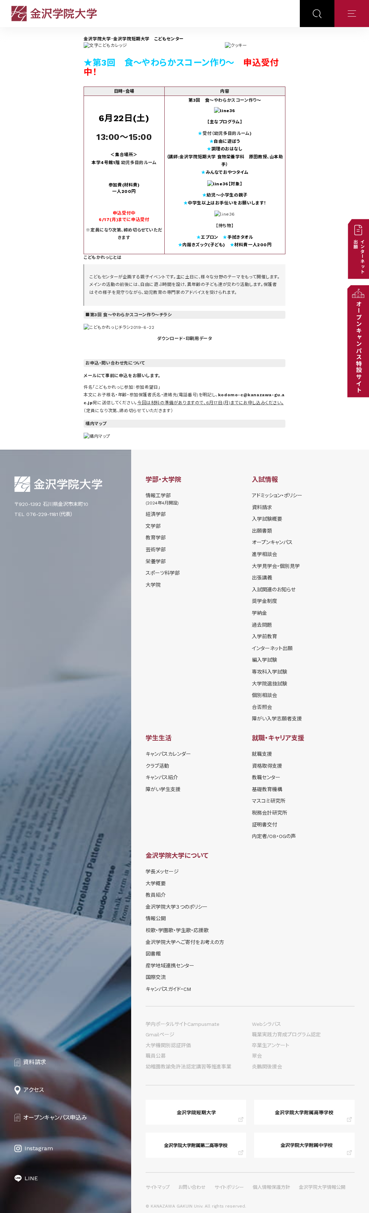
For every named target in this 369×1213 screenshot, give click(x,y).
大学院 (153, 585)
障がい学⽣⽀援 (163, 789)
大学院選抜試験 (269, 684)
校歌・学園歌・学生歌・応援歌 (177, 930)
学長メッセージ (162, 871)
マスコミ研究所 (268, 801)
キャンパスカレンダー (168, 754)
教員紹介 (156, 895)
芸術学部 (156, 549)
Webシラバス (266, 1024)
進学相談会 (264, 554)
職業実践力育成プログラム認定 (286, 1034)
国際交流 (156, 977)
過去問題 (262, 625)
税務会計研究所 (269, 813)
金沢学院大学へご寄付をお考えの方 (185, 942)
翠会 (257, 1056)
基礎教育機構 (267, 789)
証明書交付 (264, 825)
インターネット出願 (272, 648)
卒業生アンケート (270, 1045)
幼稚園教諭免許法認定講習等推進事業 (188, 1066)
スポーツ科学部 (163, 573)
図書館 (153, 954)
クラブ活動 (157, 766)
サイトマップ (158, 1187)
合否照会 (262, 707)
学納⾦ (259, 613)
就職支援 (262, 754)
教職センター (266, 777)
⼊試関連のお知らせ (273, 589)
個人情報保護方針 (271, 1187)
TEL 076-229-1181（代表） (43, 514)
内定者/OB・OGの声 (274, 836)
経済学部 (156, 514)
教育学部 (156, 538)
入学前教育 (264, 636)
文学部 (153, 526)
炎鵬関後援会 (267, 1066)
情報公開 (156, 918)
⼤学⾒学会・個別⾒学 (276, 566)
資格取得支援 (267, 766)
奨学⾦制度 (264, 601)
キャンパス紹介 (162, 777)
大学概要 (156, 883)
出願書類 (262, 531)
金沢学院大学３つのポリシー (177, 907)
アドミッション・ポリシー (277, 495)
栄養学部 (156, 561)
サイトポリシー (229, 1187)
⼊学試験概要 (267, 519)
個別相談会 (264, 695)
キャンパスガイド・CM (168, 989)
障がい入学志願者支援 (277, 719)
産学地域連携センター (170, 966)
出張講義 (262, 578)
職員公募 (156, 1056)
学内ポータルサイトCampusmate (182, 1024)
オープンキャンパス (272, 542)
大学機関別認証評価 (168, 1045)
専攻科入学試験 (269, 672)
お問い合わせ (192, 1187)
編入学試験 (264, 660)
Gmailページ (160, 1034)
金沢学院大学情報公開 (322, 1187)
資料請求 (262, 507)
